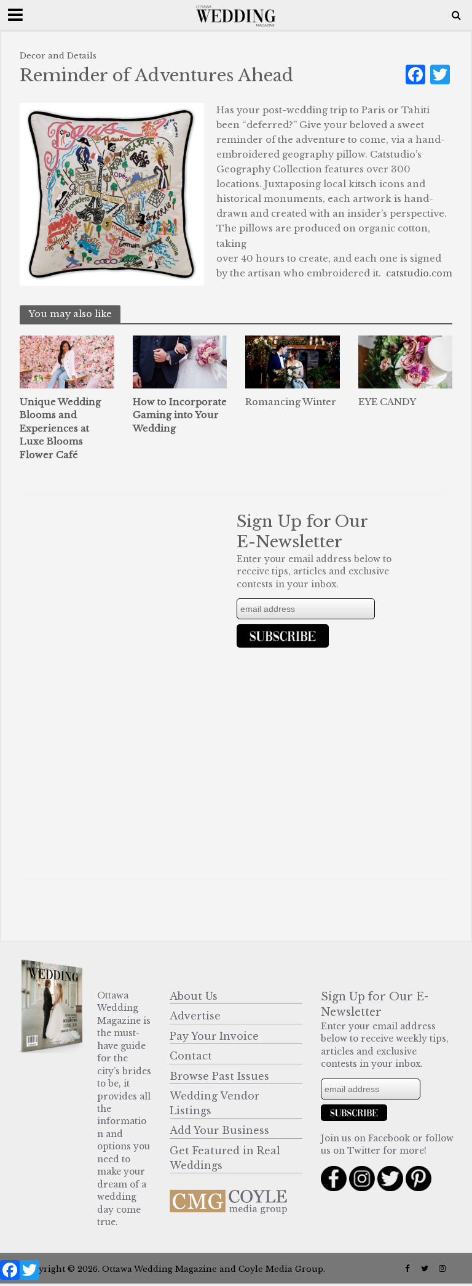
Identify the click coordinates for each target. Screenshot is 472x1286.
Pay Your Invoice (214, 1036)
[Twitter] (29, 1273)
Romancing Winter (290, 402)
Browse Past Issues (219, 1076)
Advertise (195, 1016)
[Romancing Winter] (292, 361)
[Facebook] (10, 1273)
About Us (194, 996)
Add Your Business (219, 1130)
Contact (191, 1056)
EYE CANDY (387, 402)
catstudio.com (419, 273)
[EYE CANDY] (405, 361)
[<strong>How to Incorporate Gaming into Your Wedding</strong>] (180, 361)
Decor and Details (58, 55)
